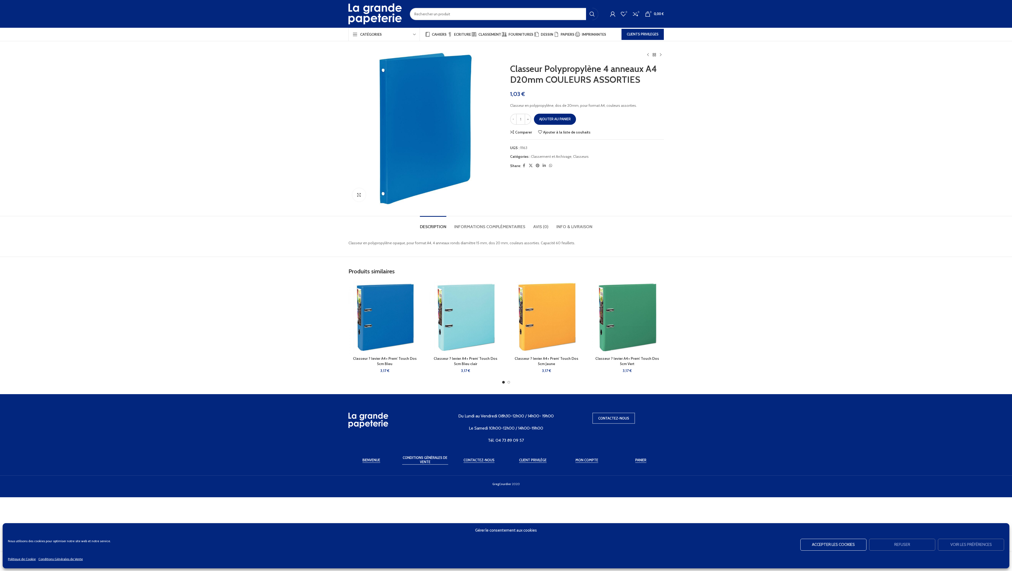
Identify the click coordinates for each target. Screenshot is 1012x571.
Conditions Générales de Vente (60, 559)
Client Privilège (533, 460)
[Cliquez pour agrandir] (359, 194)
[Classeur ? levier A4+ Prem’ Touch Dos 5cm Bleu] (384, 317)
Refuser (902, 544)
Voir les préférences (971, 544)
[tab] (433, 224)
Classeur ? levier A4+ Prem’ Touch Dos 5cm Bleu (385, 361)
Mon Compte (586, 460)
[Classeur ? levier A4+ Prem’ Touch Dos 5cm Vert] (627, 317)
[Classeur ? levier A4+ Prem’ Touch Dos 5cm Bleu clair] (465, 317)
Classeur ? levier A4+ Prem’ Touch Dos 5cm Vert (627, 361)
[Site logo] (375, 13)
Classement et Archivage (551, 156)
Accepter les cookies (833, 544)
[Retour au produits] (654, 55)
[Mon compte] (612, 14)
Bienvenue (371, 460)
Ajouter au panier (555, 119)
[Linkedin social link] (544, 165)
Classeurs (581, 156)
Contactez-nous (613, 418)
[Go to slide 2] (508, 382)
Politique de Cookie (22, 559)
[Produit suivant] (660, 55)
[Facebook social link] (524, 165)
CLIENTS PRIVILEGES (643, 34)
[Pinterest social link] (537, 165)
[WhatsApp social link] (550, 165)
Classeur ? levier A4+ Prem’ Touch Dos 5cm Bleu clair (465, 361)
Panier (640, 460)
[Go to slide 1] (503, 382)
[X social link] (530, 165)
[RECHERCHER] (592, 14)
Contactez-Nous (479, 460)
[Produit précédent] (648, 55)
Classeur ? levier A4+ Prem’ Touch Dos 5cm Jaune (546, 361)
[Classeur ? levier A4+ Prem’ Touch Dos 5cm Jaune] (546, 317)
